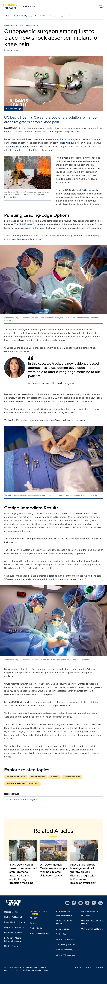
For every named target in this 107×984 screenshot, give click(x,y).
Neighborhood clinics (14, 927)
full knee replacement (17, 146)
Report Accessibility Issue (37, 970)
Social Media (36, 928)
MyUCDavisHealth (64, 915)
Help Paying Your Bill (65, 944)
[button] (53, 83)
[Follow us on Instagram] (93, 903)
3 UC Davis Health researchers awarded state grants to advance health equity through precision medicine (23, 873)
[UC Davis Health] (13, 903)
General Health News (16, 777)
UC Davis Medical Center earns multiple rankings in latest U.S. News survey (53, 870)
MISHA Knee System (30, 224)
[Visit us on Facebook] (73, 903)
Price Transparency (64, 949)
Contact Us (35, 923)
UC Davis (85, 915)
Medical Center (11, 911)
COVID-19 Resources (65, 954)
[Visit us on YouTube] (67, 903)
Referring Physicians (65, 939)
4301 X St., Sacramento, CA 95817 (89, 967)
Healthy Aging (26, 16)
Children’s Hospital (13, 917)
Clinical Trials (62, 934)
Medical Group (11, 946)
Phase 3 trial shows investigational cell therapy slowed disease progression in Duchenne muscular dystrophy (83, 873)
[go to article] (23, 850)
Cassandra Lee (92, 190)
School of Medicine (13, 932)
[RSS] (99, 903)
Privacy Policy (20, 970)
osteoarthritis (65, 142)
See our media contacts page (19, 799)
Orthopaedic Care (14, 25)
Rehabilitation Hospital (14, 922)
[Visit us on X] (86, 903)
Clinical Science (38, 777)
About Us (34, 917)
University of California (92, 928)
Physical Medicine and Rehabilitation (22, 784)
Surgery (54, 777)
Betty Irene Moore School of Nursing (12, 939)
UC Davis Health (12, 16)
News (37, 16)
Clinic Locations (63, 928)
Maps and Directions (39, 933)
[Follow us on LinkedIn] (79, 903)
